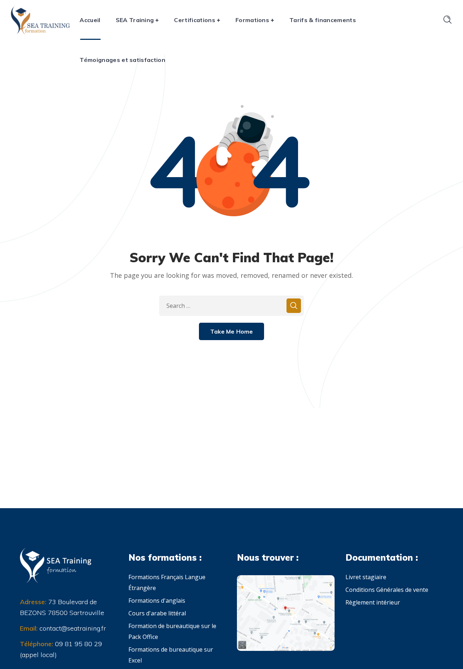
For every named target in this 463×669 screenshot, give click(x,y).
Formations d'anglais (156, 601)
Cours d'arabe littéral (157, 613)
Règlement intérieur (372, 602)
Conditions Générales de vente (386, 590)
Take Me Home (231, 331)
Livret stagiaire (365, 577)
